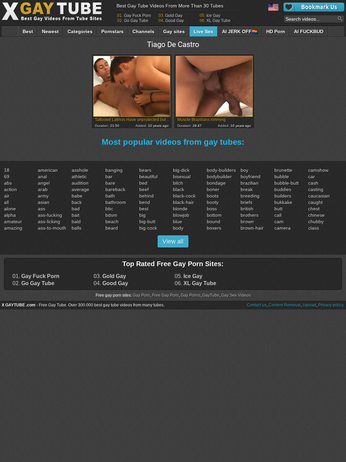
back (77, 202)
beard (111, 228)
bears (145, 170)
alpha (10, 215)
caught (315, 202)
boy (244, 170)
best (143, 208)
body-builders (221, 170)
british (247, 208)
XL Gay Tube (218, 20)
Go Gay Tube (136, 20)
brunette (283, 170)
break (247, 189)
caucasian (319, 195)
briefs (246, 202)
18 (6, 170)
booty (213, 202)
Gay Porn (141, 295)
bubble (281, 176)
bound (213, 221)
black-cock (184, 195)
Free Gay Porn (165, 295)
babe (77, 195)
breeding (250, 195)
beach (112, 221)
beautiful (148, 176)
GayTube (210, 295)
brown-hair (252, 228)
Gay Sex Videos (236, 295)
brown (247, 221)
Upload (309, 305)
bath (110, 195)
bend (144, 202)
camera (282, 228)
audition (80, 183)
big (142, 215)
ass (41, 208)
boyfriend (251, 176)
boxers (214, 228)
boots (213, 195)
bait (75, 215)
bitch (178, 183)
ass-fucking (50, 215)
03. (110, 276)
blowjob (181, 215)
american (48, 170)
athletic (79, 176)
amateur (13, 221)
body (178, 228)
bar (109, 176)
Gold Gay (173, 15)
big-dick (181, 170)
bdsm (111, 215)
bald (76, 221)
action (10, 189)
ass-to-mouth (52, 228)
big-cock (148, 228)
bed (143, 183)
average (80, 189)
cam (278, 221)
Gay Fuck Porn (137, 15)
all (6, 202)
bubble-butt (286, 183)
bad (76, 208)
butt (278, 208)
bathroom (115, 202)
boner (213, 189)
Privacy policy (330, 305)
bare (110, 183)
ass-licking (49, 221)
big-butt (147, 221)
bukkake (283, 202)
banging (114, 170)
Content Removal (285, 305)
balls (76, 228)
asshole (80, 170)
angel (44, 183)
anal (42, 176)
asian (43, 202)
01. (36, 276)
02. (33, 283)
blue (177, 221)
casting (315, 189)
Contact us (257, 305)
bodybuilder (219, 176)
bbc (109, 208)
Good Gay (174, 20)
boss (212, 208)
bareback (115, 189)
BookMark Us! (313, 7)
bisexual (182, 176)
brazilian (249, 183)
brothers (249, 215)
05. (188, 276)
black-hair (183, 202)
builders (282, 195)
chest (314, 208)
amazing (13, 228)
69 (6, 176)
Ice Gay (213, 15)
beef (144, 189)
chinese (316, 215)
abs (8, 183)
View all (173, 241)
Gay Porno (190, 295)
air (6, 195)
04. (111, 283)
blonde (180, 208)
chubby (316, 221)
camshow (318, 170)
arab (43, 189)
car (311, 176)
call (277, 215)
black (178, 189)
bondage (216, 183)
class (313, 228)
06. (195, 283)
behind (146, 195)
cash (313, 183)
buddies (282, 189)
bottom (214, 215)
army (43, 195)
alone (10, 208)
